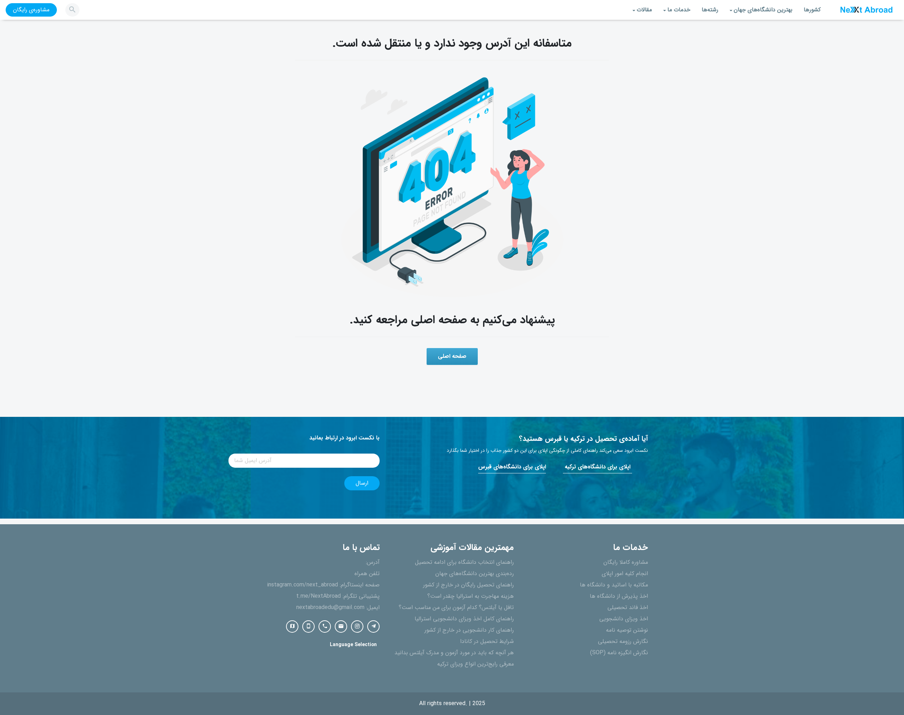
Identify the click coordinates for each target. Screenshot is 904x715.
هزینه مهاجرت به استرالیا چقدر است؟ (470, 596)
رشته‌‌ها (710, 9)
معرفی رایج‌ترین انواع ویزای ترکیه (475, 664)
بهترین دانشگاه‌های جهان (763, 9)
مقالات (644, 9)
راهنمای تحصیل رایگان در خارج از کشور (468, 585)
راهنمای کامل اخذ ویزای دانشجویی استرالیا (464, 618)
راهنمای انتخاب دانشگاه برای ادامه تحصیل (464, 562)
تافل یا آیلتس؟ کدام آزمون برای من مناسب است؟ (456, 607)
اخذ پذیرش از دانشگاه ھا (619, 596)
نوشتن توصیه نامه (627, 630)
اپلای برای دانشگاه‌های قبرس (512, 467)
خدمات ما (678, 9)
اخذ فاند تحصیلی (627, 607)
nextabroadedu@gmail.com (330, 607)
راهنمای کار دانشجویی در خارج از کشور (469, 630)
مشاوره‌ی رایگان (31, 9)
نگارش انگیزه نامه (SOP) (619, 652)
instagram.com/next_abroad (302, 585)
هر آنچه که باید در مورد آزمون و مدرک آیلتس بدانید (454, 652)
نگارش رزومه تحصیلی (623, 641)
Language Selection (353, 645)
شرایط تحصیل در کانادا (487, 641)
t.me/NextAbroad (318, 596)
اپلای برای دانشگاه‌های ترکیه (597, 467)
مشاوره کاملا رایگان (625, 562)
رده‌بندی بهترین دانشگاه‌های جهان (474, 573)
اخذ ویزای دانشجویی (623, 618)
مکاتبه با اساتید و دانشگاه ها (614, 585)
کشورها (812, 9)
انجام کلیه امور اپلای (625, 573)
